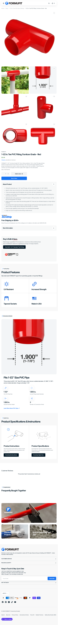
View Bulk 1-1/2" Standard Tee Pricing (14, 244)
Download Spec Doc (38, 451)
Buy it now (14, 175)
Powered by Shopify (15, 607)
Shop (7, 8)
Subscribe (50, 574)
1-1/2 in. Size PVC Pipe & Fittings (16, 8)
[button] (3, 3)
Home (2, 8)
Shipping (3, 157)
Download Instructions (11, 451)
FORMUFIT (7, 607)
